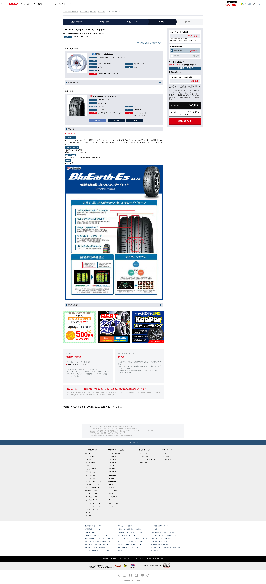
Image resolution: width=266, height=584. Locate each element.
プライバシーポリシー (126, 559)
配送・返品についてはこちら (78, 364)
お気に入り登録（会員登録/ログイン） (151, 43)
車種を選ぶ (93, 11)
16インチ (97, 67)
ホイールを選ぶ (84, 11)
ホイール (37, 4)
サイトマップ (140, 559)
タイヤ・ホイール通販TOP (70, 11)
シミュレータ (62, 4)
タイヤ (25, 4)
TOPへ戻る (134, 442)
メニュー (48, 4)
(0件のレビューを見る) (140, 115)
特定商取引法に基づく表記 (155, 559)
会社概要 (105, 559)
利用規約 (113, 559)
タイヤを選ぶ (101, 11)
